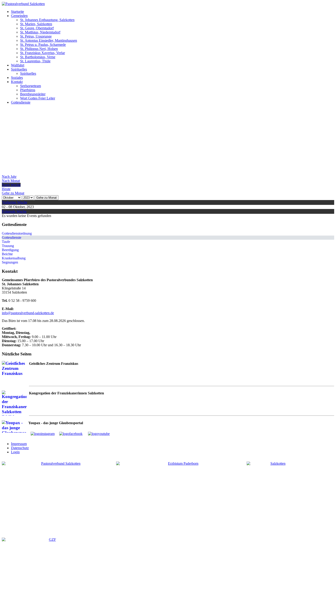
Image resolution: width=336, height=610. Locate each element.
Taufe (6, 242)
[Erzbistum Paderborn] (181, 493)
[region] (168, 141)
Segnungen (10, 262)
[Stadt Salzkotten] (276, 496)
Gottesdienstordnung (17, 233)
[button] (17, 12)
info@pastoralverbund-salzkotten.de (28, 313)
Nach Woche (11, 185)
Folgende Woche (14, 211)
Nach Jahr (9, 177)
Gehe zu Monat (46, 197)
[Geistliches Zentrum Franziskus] (50, 572)
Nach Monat (11, 181)
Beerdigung (10, 250)
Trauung (8, 246)
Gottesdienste (11, 237)
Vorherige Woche (14, 202)
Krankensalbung (14, 258)
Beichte (7, 254)
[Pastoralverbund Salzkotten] (23, 4)
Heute (6, 189)
